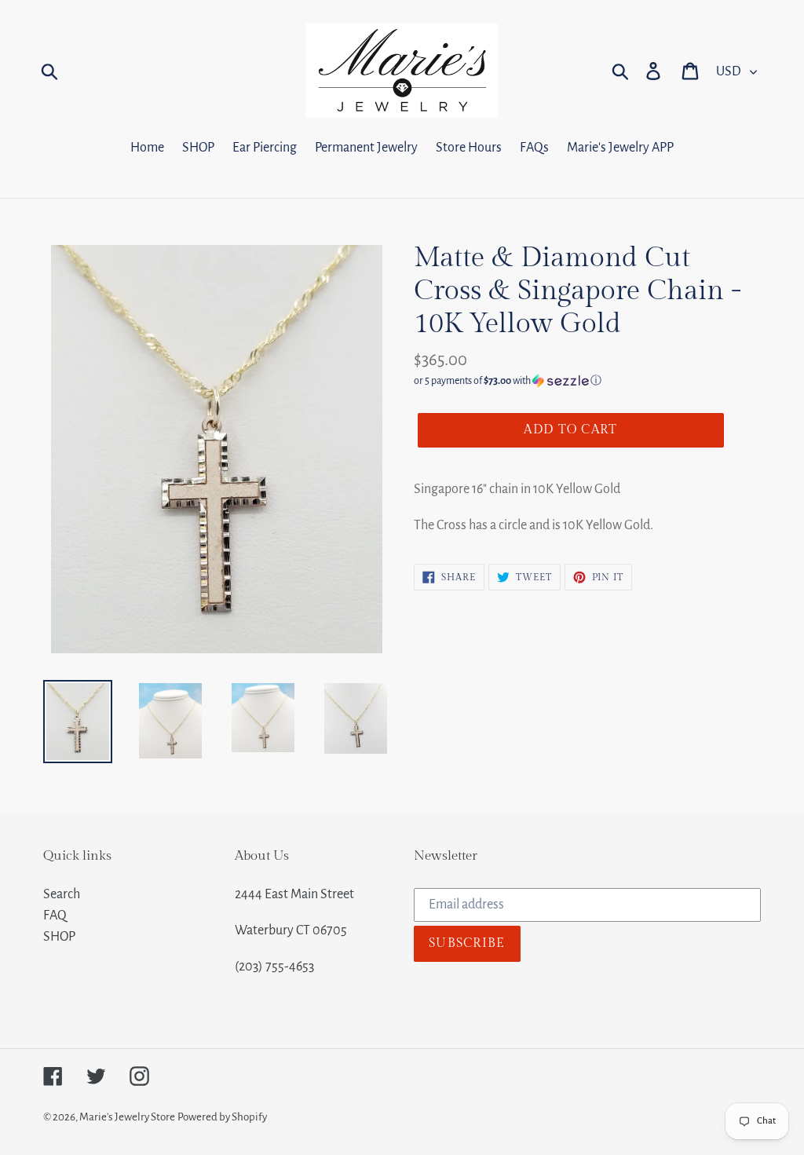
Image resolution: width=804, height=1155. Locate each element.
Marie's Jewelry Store (127, 1117)
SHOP (59, 937)
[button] (587, 381)
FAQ (55, 915)
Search (61, 894)
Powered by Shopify (222, 1117)
